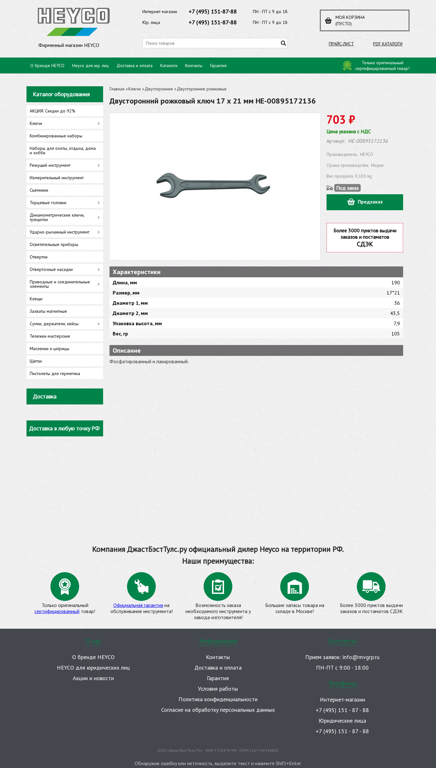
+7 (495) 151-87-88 (213, 11)
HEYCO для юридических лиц (93, 667)
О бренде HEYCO (47, 65)
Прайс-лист (341, 44)
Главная (116, 89)
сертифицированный (56, 611)
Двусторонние (159, 89)
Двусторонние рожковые (202, 89)
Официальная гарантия (138, 605)
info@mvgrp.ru (361, 657)
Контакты (193, 65)
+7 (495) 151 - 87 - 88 (342, 710)
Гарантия (218, 65)
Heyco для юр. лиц (90, 65)
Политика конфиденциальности (218, 699)
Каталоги (168, 65)
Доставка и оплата (135, 65)
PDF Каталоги (387, 44)
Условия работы (218, 688)
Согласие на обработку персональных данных (218, 709)
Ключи (134, 89)
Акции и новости (93, 678)
